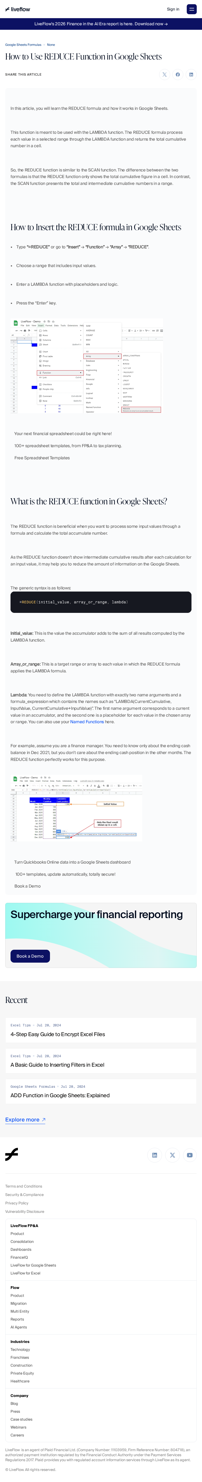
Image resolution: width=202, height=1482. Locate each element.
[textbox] (101, 602)
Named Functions (87, 722)
